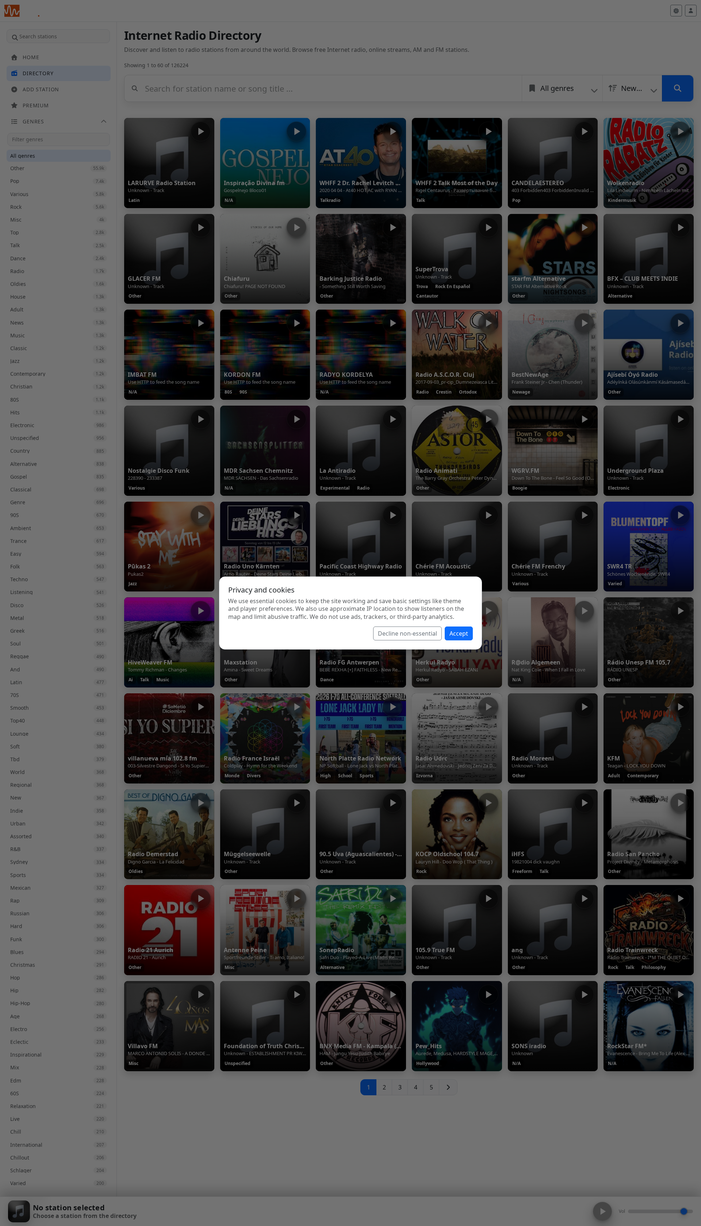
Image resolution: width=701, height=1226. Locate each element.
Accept (458, 633)
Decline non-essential (407, 633)
